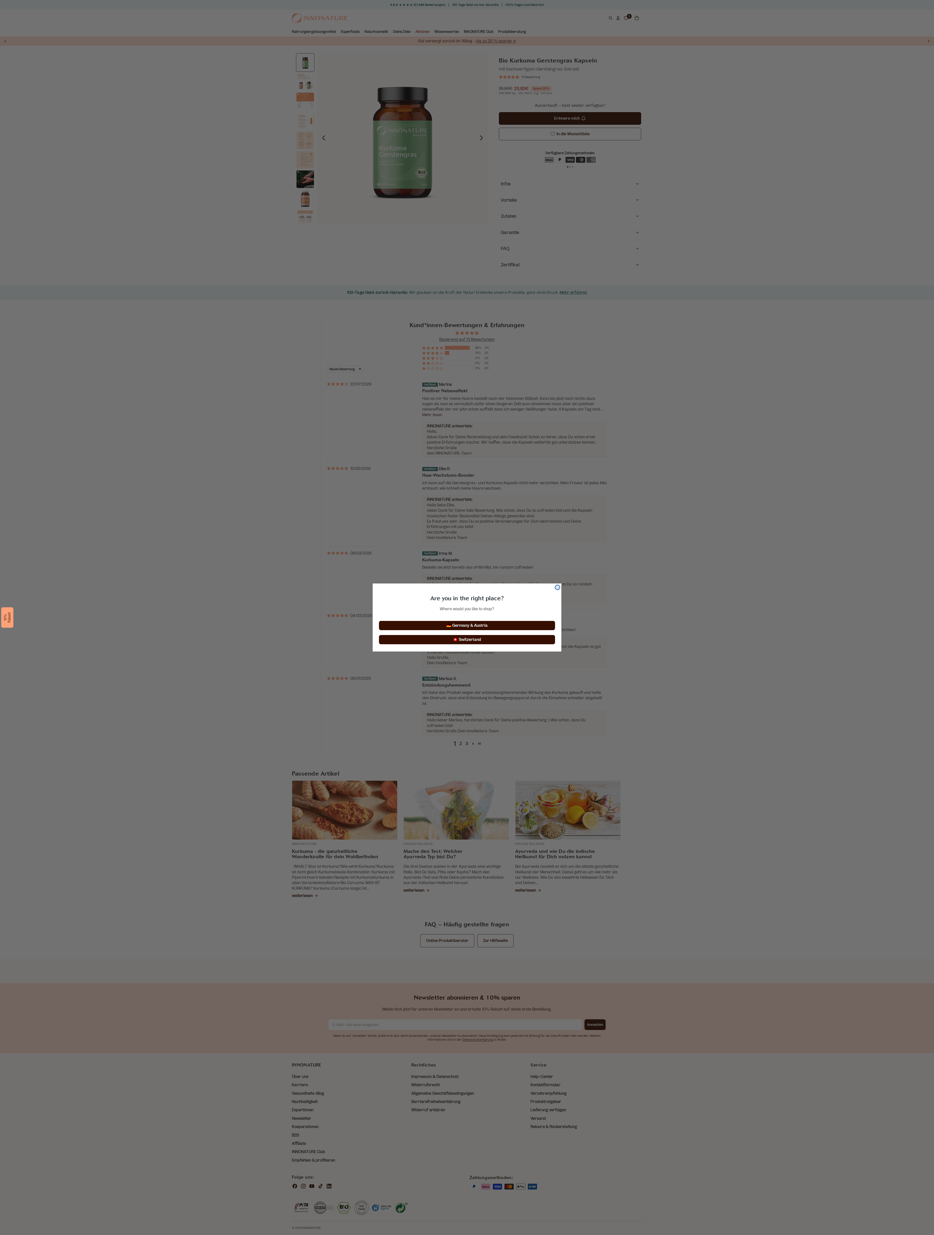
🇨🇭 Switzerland (467, 639)
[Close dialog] (557, 587)
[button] (7, 617)
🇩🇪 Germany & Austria (467, 625)
